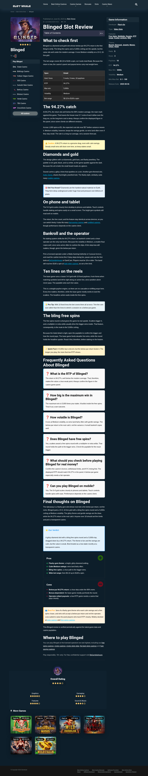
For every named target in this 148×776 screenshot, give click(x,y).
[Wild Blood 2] (21, 745)
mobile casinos (53, 178)
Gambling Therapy (131, 772)
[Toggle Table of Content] (100, 33)
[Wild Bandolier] (70, 725)
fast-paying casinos (76, 222)
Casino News (107, 4)
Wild (129, 38)
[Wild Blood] (94, 725)
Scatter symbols (120, 38)
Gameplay (80, 693)
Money (132, 45)
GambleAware (118, 772)
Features (35, 701)
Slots (97, 4)
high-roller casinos (71, 264)
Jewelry (126, 45)
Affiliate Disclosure (89, 772)
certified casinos (94, 222)
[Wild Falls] (45, 745)
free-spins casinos (68, 620)
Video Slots (118, 29)
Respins (129, 36)
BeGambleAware (55, 260)
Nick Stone (71, 19)
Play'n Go (15, 718)
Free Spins (113, 36)
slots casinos (52, 620)
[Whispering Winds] (45, 725)
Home (45, 4)
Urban (111, 47)
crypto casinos (60, 646)
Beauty (111, 45)
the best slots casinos (88, 646)
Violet (116, 47)
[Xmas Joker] (21, 725)
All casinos (25, 113)
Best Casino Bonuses (98, 770)
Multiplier (121, 36)
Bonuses (88, 4)
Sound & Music (80, 701)
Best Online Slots (21, 11)
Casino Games (75, 4)
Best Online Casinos (59, 4)
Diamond (118, 45)
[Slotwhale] (21, 5)
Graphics (35, 693)
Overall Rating (57, 679)
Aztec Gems (47, 175)
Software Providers (113, 770)
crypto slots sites (72, 646)
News (79, 772)
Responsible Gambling (104, 772)
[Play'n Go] (14, 56)
